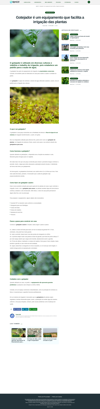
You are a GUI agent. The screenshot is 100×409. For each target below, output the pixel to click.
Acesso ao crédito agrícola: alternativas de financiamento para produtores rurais (18, 340)
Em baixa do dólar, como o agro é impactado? (34, 339)
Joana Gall (45, 25)
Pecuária (58, 2)
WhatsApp (34, 309)
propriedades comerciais (47, 71)
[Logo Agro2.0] (14, 2)
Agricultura (27, 2)
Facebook (18, 309)
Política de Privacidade (44, 396)
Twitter (26, 309)
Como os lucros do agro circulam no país (50, 339)
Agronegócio (37, 2)
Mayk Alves (72, 40)
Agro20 (37, 6)
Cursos (76, 2)
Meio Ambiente (48, 2)
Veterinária (68, 2)
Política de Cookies (57, 396)
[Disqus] (50, 366)
